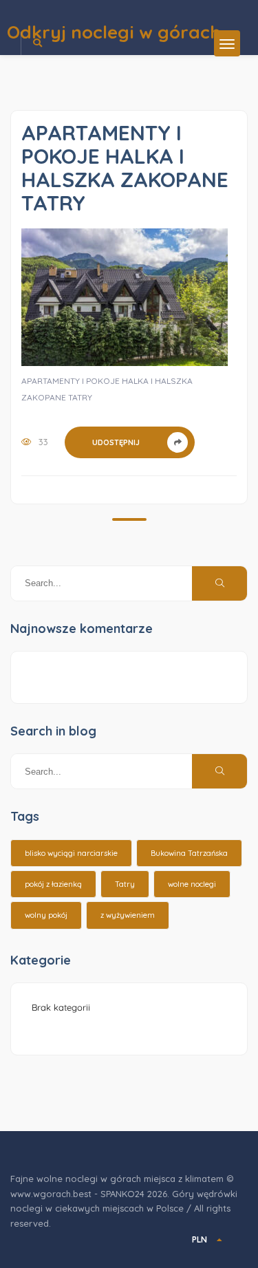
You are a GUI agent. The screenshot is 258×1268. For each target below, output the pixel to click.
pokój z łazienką (53, 884)
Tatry (125, 884)
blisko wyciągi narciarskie (71, 853)
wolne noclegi (192, 884)
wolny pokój (46, 915)
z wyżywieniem (127, 915)
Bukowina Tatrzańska (189, 853)
